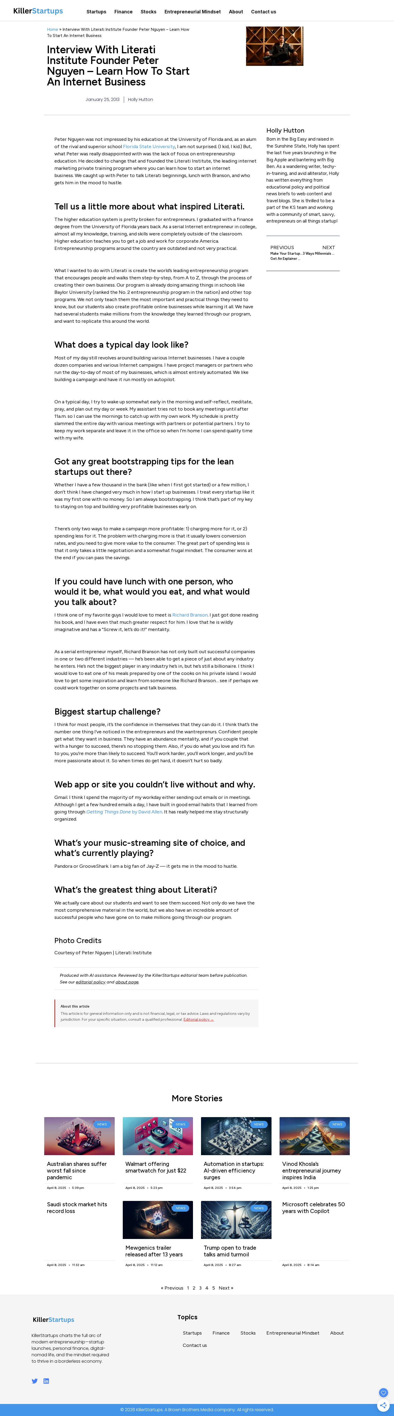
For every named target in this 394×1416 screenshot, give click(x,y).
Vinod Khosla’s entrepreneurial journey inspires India (311, 1170)
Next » (226, 1288)
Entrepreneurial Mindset (193, 11)
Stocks (149, 11)
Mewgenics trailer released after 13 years (154, 1251)
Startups (96, 11)
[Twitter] (35, 1381)
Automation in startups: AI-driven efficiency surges (234, 1170)
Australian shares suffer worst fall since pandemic (77, 1170)
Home (52, 29)
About (236, 11)
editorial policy (91, 982)
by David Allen (124, 812)
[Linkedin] (46, 1381)
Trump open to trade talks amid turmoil (230, 1251)
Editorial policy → (199, 1019)
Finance (123, 11)
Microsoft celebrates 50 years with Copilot (313, 1207)
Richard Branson (190, 615)
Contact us (263, 11)
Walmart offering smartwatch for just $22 (155, 1167)
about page (127, 982)
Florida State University (149, 146)
